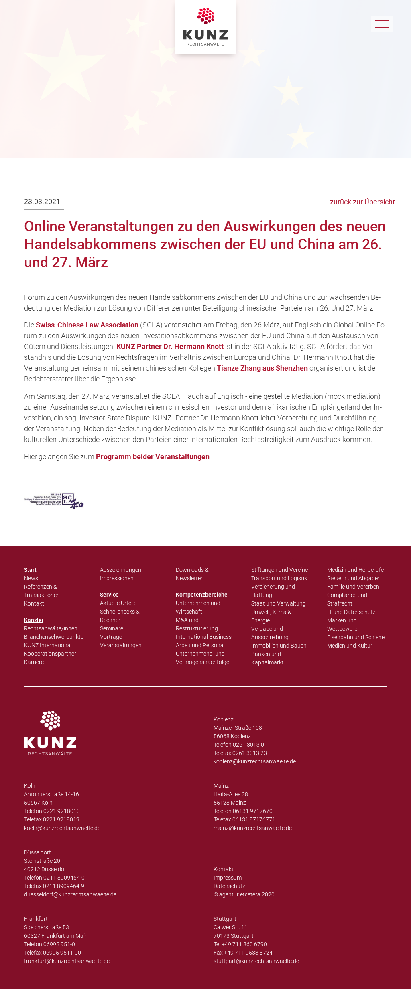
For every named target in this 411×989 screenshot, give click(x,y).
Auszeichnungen (120, 570)
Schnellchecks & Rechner (120, 615)
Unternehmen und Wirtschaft (198, 607)
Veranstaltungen (121, 645)
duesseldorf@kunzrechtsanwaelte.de (70, 894)
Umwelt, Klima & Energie (271, 616)
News (31, 578)
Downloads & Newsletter (192, 574)
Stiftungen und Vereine (279, 570)
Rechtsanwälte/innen (50, 628)
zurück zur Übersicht (362, 202)
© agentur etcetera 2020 (244, 894)
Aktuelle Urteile (118, 603)
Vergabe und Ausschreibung (270, 633)
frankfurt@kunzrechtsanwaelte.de (67, 961)
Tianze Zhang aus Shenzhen (262, 368)
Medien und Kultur (349, 645)
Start (30, 570)
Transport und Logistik (279, 578)
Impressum (228, 877)
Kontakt (34, 603)
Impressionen (117, 578)
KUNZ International (48, 645)
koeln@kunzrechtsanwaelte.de (62, 828)
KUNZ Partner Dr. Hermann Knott (170, 346)
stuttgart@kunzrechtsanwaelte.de (256, 961)
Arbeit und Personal (200, 645)
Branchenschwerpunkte (53, 637)
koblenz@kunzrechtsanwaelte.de (255, 761)
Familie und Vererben (353, 586)
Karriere (34, 662)
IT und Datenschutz (351, 612)
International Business (204, 637)
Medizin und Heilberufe (355, 570)
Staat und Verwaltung (278, 603)
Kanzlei (33, 620)
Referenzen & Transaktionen (42, 590)
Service (109, 594)
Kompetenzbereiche (202, 594)
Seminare (111, 628)
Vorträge (111, 637)
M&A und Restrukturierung (197, 624)
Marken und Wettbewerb (342, 624)
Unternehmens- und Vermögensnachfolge (202, 657)
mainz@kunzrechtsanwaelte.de (253, 828)
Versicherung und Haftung (273, 590)
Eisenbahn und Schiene (356, 637)
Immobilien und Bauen (279, 645)
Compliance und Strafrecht (347, 599)
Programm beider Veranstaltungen (153, 456)
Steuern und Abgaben (354, 578)
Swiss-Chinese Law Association (87, 325)
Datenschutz (229, 886)
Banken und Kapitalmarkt (267, 658)
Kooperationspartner (50, 653)
